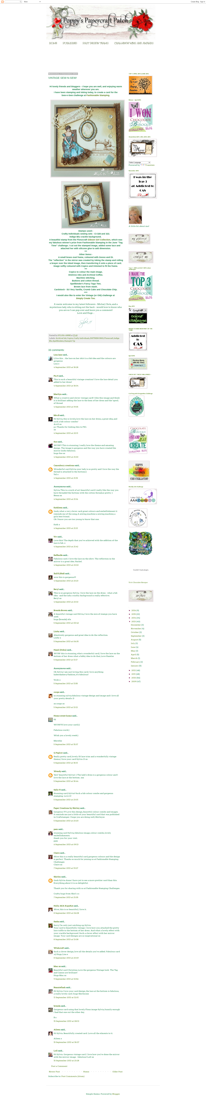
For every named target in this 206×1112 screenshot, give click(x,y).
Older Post (117, 1072)
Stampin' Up (69, 341)
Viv (55, 537)
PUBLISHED (70, 43)
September (136, 636)
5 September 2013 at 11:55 (66, 683)
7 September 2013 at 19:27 (66, 868)
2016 (133, 610)
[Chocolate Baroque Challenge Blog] (140, 131)
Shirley (57, 877)
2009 (134, 681)
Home (86, 1072)
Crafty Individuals (81, 338)
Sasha (56, 921)
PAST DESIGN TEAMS (96, 43)
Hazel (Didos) (60, 650)
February (135, 662)
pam (56, 829)
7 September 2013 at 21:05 (66, 897)
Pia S (56, 376)
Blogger (116, 1094)
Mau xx (57, 966)
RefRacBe (58, 555)
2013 (133, 621)
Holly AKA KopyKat (63, 906)
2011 (133, 674)
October (135, 632)
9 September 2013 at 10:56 (66, 979)
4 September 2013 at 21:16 (66, 499)
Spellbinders (58, 341)
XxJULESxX (59, 573)
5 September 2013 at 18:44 (66, 781)
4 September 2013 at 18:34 (66, 386)
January (135, 666)
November (136, 628)
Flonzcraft (108, 338)
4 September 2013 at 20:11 (66, 433)
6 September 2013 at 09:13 (66, 844)
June (133, 647)
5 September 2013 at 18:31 (66, 763)
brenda (57, 1006)
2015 (133, 614)
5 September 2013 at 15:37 (66, 744)
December (136, 625)
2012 (133, 670)
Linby (56, 631)
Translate (149, 165)
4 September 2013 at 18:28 (66, 367)
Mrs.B (56, 415)
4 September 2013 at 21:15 (66, 478)
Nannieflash (60, 987)
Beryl (56, 589)
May (133, 651)
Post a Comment (59, 1066)
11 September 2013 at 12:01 (66, 997)
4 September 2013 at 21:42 (66, 546)
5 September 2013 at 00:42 (66, 623)
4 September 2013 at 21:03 (66, 457)
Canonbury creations (64, 465)
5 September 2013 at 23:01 (66, 800)
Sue (55, 442)
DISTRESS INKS (97, 338)
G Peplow (58, 753)
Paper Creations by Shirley (67, 808)
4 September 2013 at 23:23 (66, 581)
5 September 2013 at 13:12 (66, 707)
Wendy (57, 771)
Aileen (57, 1029)
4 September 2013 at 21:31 (66, 528)
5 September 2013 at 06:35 (66, 641)
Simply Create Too (85, 298)
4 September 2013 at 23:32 (66, 602)
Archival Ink (61, 338)
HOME (53, 43)
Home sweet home (63, 716)
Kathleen (58, 507)
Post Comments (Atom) (73, 1076)
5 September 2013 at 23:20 (66, 821)
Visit (138, 582)
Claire (57, 853)
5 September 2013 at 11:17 (65, 660)
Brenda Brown (60, 610)
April (134, 654)
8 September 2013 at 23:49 (66, 958)
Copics (70, 338)
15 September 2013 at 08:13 (66, 1021)
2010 (133, 678)
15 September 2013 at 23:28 (66, 1060)
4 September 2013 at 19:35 (66, 407)
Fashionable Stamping (97, 95)
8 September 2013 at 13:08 (66, 939)
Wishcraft (59, 948)
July (133, 643)
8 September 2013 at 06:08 (66, 913)
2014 (133, 618)
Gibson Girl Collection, (99, 240)
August (135, 640)
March (134, 658)
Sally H (57, 790)
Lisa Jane (58, 355)
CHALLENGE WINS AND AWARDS (134, 43)
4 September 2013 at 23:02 (66, 565)
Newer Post (54, 1072)
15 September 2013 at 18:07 (66, 1042)
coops (56, 692)
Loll (56, 1051)
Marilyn (58, 394)
